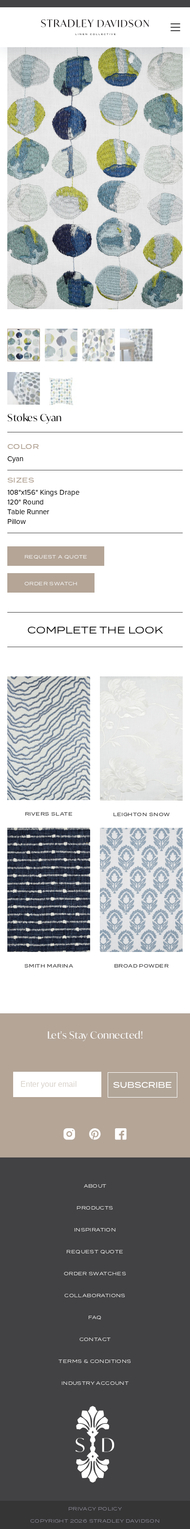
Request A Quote (56, 556)
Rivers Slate (49, 813)
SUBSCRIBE (142, 1085)
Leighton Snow (141, 814)
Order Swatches (95, 1273)
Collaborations (94, 1295)
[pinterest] (95, 1137)
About (95, 1185)
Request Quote (94, 1251)
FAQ (94, 1317)
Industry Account (95, 1383)
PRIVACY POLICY (95, 1508)
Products (94, 1207)
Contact (95, 1339)
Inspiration (95, 1229)
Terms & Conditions (94, 1361)
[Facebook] (121, 1137)
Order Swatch (51, 583)
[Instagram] (69, 1137)
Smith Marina (48, 965)
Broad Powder (141, 965)
